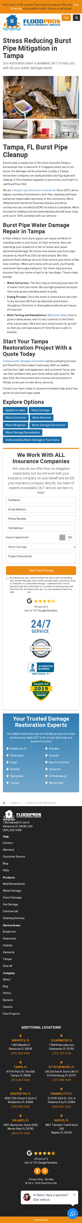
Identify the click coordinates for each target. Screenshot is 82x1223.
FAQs (6, 870)
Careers (8, 1006)
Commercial (10, 911)
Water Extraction (15, 417)
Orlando (15, 769)
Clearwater (17, 755)
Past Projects (11, 1013)
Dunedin (54, 755)
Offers (7, 993)
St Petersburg (57, 776)
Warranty (8, 849)
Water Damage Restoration (48, 425)
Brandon (54, 748)
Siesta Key (16, 776)
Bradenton (9, 931)
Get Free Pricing (41, 570)
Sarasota (54, 769)
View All (7, 965)
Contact (8, 842)
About (6, 979)
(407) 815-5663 (20, 1133)
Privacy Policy (37, 592)
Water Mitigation (15, 425)
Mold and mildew (57, 315)
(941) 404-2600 (20, 1106)
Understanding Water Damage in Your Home (32, 439)
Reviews (8, 1000)
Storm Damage (12, 897)
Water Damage (40, 410)
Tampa (14, 782)
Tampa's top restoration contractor (33, 190)
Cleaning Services (14, 918)
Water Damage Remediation (22, 432)
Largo (13, 762)
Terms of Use (21, 592)
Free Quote (41, 1219)
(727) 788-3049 (61, 1080)
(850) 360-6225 (61, 1106)
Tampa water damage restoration (24, 361)
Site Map (49, 1179)
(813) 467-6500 (20, 1080)
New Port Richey (59, 762)
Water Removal (41, 417)
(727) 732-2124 (61, 1053)
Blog (5, 863)
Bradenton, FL (18, 748)
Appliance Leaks (15, 410)
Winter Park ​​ (56, 782)
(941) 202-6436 (20, 1053)
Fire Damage (10, 904)
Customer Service (14, 856)
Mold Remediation (14, 883)
